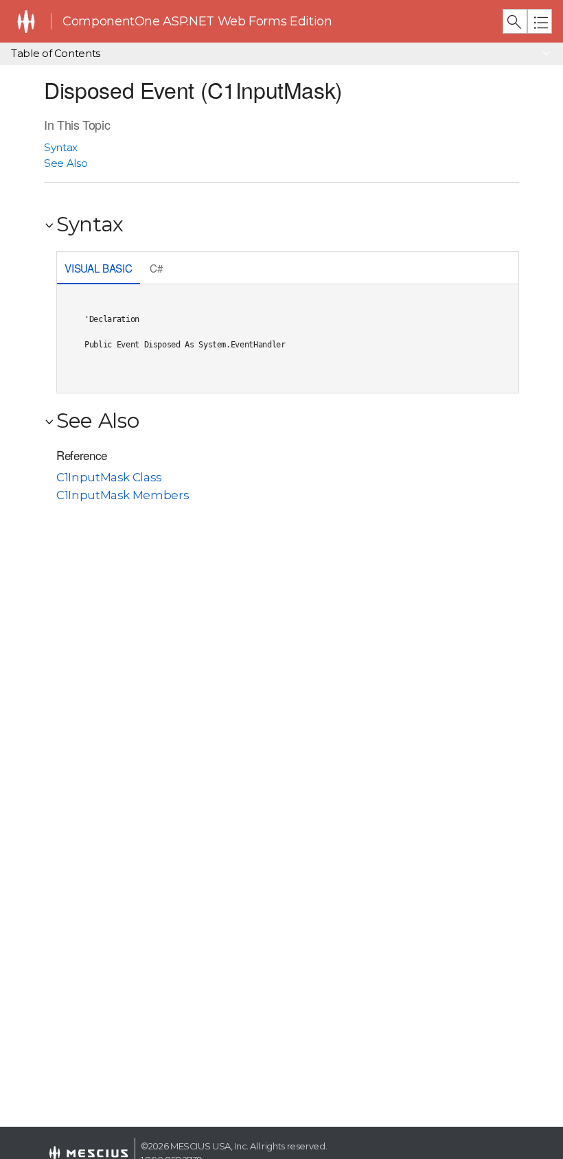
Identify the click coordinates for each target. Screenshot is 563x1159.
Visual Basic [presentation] (98, 267)
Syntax (61, 147)
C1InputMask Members (122, 495)
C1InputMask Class (109, 477)
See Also (65, 163)
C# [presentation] (156, 267)
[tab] (98, 269)
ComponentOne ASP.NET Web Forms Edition (197, 21)
